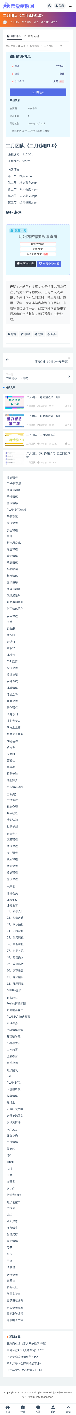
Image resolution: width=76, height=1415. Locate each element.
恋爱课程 (12, 839)
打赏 (13, 334)
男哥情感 (12, 1142)
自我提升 (12, 794)
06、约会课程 (15, 944)
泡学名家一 (13, 1130)
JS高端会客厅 (15, 1010)
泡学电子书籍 (15, 1320)
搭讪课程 (12, 866)
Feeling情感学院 (16, 1003)
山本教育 (12, 1049)
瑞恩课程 (12, 549)
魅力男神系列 (15, 602)
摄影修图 (12, 826)
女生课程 (12, 616)
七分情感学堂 (15, 1030)
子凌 (9, 1261)
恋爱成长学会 (15, 734)
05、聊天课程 (15, 937)
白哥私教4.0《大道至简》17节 (25, 1350)
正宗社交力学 (15, 1109)
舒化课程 (12, 707)
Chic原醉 (12, 661)
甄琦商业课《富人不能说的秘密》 (27, 1343)
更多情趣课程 (15, 787)
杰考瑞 (11, 1208)
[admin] (5, 22)
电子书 (11, 887)
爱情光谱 (12, 1234)
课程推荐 (12, 905)
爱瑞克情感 (13, 1122)
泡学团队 (12, 1070)
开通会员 (12, 893)
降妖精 (11, 635)
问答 (38, 1412)
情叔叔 (11, 1267)
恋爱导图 (12, 1063)
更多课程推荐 (15, 1308)
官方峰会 (12, 998)
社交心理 (12, 806)
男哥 (9, 536)
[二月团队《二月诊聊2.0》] (14, 439)
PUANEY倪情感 (16, 510)
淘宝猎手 (12, 1228)
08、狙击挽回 (15, 957)
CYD (9, 1076)
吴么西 (11, 754)
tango (10, 1162)
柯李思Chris (14, 543)
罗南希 (11, 747)
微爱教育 (12, 1056)
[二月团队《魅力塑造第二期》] (14, 420)
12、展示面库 (15, 984)
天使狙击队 (13, 1089)
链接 (53, 334)
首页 (23, 46)
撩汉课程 (12, 523)
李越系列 (12, 714)
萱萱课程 (12, 701)
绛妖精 (11, 1148)
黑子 (9, 1247)
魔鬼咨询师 (13, 490)
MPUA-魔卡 (14, 990)
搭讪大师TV (14, 1195)
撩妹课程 (34, 46)
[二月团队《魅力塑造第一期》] (14, 402)
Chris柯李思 (14, 483)
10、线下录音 (15, 970)
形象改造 (12, 813)
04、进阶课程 (15, 931)
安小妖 (11, 1188)
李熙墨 (11, 767)
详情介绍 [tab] (15, 36)
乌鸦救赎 (12, 516)
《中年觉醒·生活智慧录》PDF (25, 1370)
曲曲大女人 (13, 721)
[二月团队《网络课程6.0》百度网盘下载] (14, 461)
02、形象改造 (15, 918)
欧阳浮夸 (12, 1221)
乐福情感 (12, 496)
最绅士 (11, 1102)
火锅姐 (11, 641)
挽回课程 (12, 859)
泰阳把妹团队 (15, 1115)
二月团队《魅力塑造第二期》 (43, 416)
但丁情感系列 (15, 608)
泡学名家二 (13, 1202)
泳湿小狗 (12, 1135)
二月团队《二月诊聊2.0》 (41, 435)
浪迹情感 (12, 562)
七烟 (9, 1168)
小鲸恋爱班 (13, 1043)
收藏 (27, 334)
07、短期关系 (15, 951)
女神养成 (12, 681)
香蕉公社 (12, 773)
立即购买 (38, 92)
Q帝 (9, 1155)
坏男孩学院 (13, 1036)
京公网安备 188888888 (40, 1397)
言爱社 (11, 760)
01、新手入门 (15, 911)
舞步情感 (12, 575)
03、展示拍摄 (15, 924)
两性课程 (12, 846)
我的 (53, 1412)
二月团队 (14, 22)
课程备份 (12, 900)
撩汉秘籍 (12, 674)
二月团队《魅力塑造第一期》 (43, 397)
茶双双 (11, 648)
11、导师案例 (15, 977)
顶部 (68, 1412)
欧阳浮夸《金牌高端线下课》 (24, 1363)
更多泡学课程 (15, 1313)
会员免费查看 (50, 264)
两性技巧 (12, 741)
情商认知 (12, 820)
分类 (22, 1412)
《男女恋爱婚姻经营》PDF (23, 1357)
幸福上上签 (13, 727)
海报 (40, 334)
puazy (28, 1392)
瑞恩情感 (12, 556)
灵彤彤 (11, 628)
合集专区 (12, 834)
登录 (61, 5)
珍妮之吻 (12, 694)
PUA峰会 (12, 1023)
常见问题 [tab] (33, 36)
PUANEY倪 (13, 1082)
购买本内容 (26, 264)
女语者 (11, 1181)
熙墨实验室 (13, 780)
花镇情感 (12, 688)
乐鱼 (9, 1254)
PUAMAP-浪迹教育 (18, 1017)
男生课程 (12, 530)
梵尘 (9, 1214)
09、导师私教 (15, 964)
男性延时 (12, 800)
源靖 (9, 622)
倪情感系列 (13, 595)
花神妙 (11, 655)
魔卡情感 (12, 503)
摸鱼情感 (12, 1096)
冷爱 (9, 1175)
